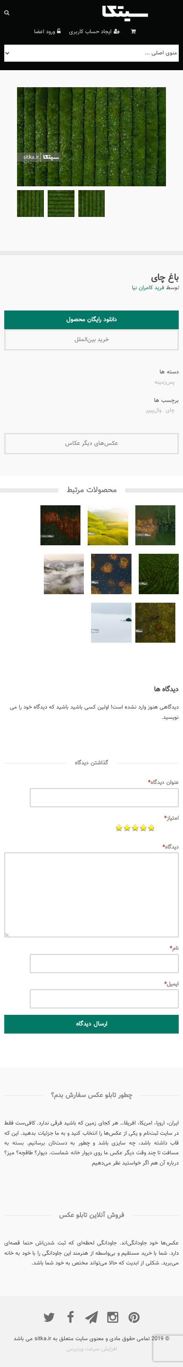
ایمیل (171, 984)
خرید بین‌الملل (91, 340)
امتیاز (171, 818)
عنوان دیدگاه (163, 782)
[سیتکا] (139, 12)
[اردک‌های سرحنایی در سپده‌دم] (111, 576)
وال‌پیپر (153, 411)
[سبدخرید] (132, 32)
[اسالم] (64, 576)
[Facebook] (70, 1317)
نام (174, 948)
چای (170, 411)
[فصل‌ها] (155, 527)
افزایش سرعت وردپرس (91, 1349)
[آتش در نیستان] (60, 527)
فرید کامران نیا (148, 288)
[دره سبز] (108, 527)
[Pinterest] (134, 1317)
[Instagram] (112, 1317)
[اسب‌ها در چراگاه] (155, 625)
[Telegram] (91, 1317)
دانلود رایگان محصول (91, 320)
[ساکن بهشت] (111, 625)
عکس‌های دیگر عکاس (91, 443)
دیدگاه (171, 847)
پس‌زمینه (164, 383)
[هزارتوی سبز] (159, 576)
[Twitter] (48, 1317)
